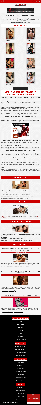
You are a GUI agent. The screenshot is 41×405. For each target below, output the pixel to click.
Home (20, 321)
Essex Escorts (20, 374)
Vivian (28, 69)
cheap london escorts (5, 291)
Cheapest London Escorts (12, 291)
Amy (7, 55)
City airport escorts (20, 396)
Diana (8, 40)
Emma (28, 40)
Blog (20, 333)
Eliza (28, 84)
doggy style (11, 312)
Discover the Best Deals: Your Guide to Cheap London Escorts (20, 272)
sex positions (21, 312)
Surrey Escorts (20, 365)
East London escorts (20, 355)
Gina (7, 69)
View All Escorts (20, 88)
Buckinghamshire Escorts (21, 377)
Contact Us (20, 330)
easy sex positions (16, 312)
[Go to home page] (4, 1)
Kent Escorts (20, 368)
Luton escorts (20, 387)
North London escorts (20, 346)
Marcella (30, 55)
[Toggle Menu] (1, 1)
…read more (27, 266)
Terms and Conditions (20, 339)
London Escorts (20, 324)
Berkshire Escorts (20, 380)
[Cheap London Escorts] (20, 5)
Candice (8, 84)
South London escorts (20, 349)
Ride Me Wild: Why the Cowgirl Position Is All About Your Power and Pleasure (20, 249)
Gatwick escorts (20, 393)
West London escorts (20, 352)
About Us (20, 327)
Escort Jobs (20, 336)
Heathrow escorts (20, 390)
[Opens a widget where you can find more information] (34, 399)
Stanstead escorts (20, 399)
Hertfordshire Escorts (20, 371)
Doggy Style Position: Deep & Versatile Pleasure (20, 295)
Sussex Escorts (20, 362)
